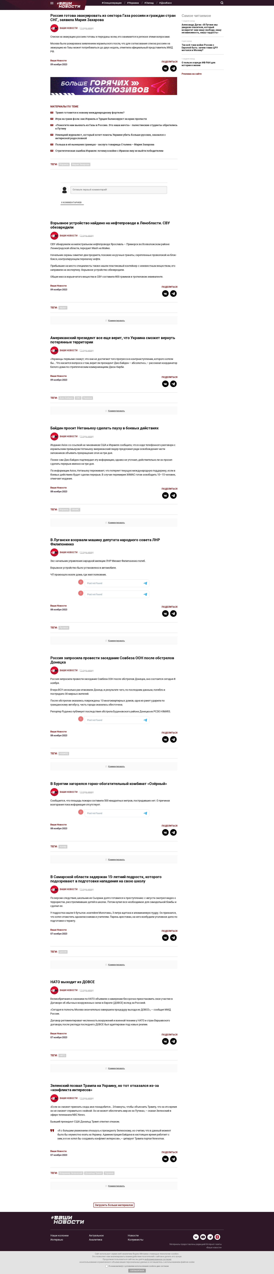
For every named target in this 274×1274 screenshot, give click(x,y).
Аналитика (95, 1239)
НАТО (62, 1055)
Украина (87, 398)
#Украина (133, 3)
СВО (78, 398)
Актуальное (96, 1235)
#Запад (149, 3)
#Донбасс (165, 3)
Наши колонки (59, 1235)
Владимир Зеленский (71, 1173)
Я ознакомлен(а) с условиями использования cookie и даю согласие (139, 1266)
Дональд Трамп (93, 1173)
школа (63, 951)
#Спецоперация (112, 3)
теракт (63, 307)
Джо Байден (66, 398)
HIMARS (64, 753)
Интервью (56, 1239)
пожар (63, 846)
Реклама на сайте (192, 73)
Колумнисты (135, 1239)
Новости (133, 1235)
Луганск (64, 627)
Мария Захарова (80, 164)
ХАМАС (75, 509)
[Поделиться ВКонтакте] (165, 68)
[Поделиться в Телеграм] (173, 68)
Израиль (64, 164)
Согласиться (137, 1270)
